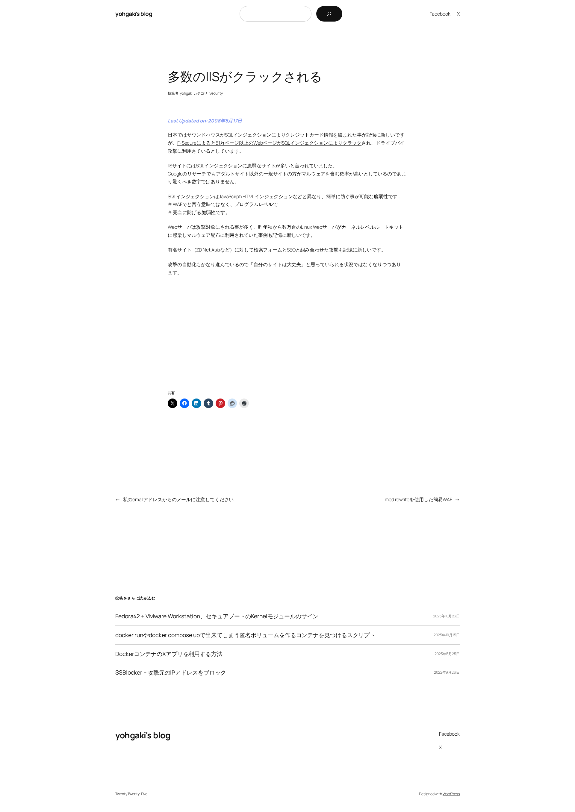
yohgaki (186, 93)
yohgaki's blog (133, 14)
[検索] (329, 14)
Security (216, 93)
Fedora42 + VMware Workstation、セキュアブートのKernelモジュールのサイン (216, 616)
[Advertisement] (287, 340)
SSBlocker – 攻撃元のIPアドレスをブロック (170, 672)
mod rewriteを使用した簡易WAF (418, 499)
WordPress (451, 793)
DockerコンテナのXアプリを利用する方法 (169, 654)
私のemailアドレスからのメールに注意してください (178, 499)
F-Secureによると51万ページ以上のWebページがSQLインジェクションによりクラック (269, 143)
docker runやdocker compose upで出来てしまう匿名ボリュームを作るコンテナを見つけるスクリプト (245, 635)
